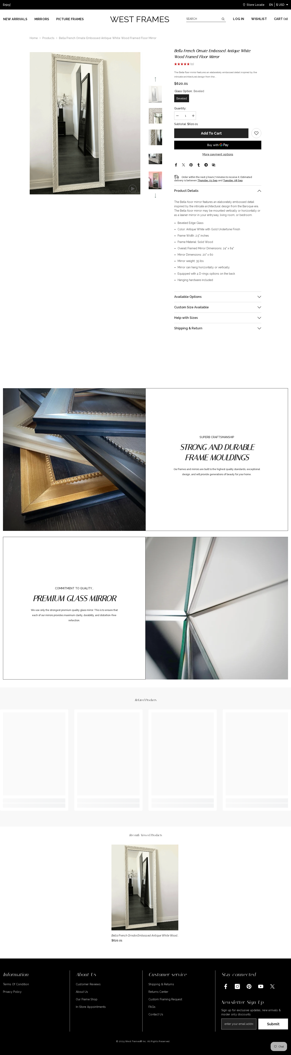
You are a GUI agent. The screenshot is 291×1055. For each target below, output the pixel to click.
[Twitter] (183, 164)
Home (34, 38)
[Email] (213, 164)
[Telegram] (206, 164)
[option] (86, 123)
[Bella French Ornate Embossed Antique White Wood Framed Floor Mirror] (145, 888)
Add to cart (211, 133)
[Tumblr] (198, 164)
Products (48, 38)
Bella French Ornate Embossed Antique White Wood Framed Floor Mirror (144, 936)
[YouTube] (260, 986)
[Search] (206, 19)
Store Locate (255, 4)
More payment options (218, 154)
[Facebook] (176, 164)
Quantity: (180, 108)
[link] (256, 133)
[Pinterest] (191, 164)
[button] (155, 79)
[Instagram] (237, 986)
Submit (273, 1024)
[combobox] (203, 19)
